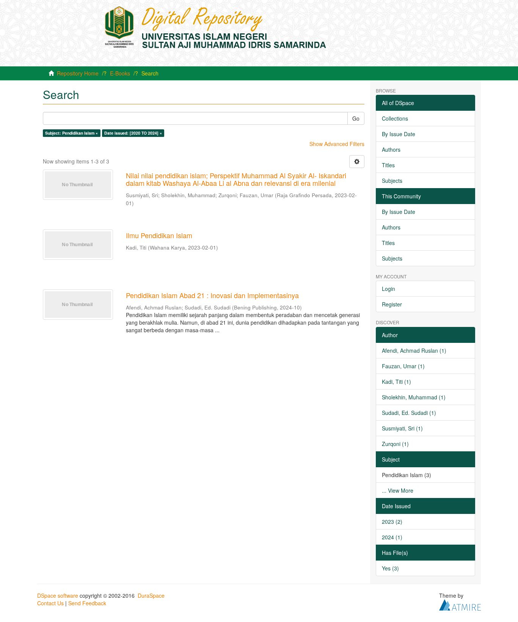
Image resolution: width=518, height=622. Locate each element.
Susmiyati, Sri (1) (402, 428)
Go (355, 118)
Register (392, 304)
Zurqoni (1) (395, 444)
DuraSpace (151, 595)
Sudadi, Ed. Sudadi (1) (409, 412)
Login (388, 288)
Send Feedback (87, 603)
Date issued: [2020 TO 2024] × (133, 133)
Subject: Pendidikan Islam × (71, 133)
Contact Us (50, 603)
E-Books (120, 73)
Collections (395, 118)
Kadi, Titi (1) (396, 381)
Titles (388, 165)
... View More (397, 490)
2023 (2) (392, 521)
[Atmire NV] (460, 604)
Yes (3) (390, 568)
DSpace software (57, 595)
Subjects (392, 180)
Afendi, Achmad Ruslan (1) (414, 350)
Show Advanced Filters (336, 144)
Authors (391, 149)
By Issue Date (398, 134)
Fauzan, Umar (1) (403, 366)
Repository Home (78, 73)
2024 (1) (392, 537)
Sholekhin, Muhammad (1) (414, 397)
